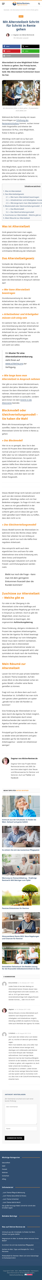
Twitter (28, 775)
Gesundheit (6, 1163)
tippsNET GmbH (29, 1273)
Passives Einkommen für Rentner (15, 908)
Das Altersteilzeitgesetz (13, 194)
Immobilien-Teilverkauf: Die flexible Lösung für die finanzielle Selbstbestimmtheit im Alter (21, 967)
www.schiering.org (14, 363)
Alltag (4, 1179)
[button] (11, 46)
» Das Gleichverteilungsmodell (20, 212)
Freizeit (4, 1169)
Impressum (34, 1271)
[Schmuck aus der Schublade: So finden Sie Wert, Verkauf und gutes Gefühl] (21, 806)
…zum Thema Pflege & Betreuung (13, 1192)
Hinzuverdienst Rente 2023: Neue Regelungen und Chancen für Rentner (20, 937)
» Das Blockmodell (15, 209)
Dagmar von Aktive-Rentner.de (23, 35)
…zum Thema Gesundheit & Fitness (14, 1196)
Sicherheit (5, 1176)
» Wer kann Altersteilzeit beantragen (22, 197)
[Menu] (3, 3)
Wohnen (5, 1172)
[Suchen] (39, 3)
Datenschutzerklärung (16, 1275)
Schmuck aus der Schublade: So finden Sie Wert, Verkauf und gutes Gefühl (19, 821)
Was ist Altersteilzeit (12, 191)
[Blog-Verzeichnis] (28, 1275)
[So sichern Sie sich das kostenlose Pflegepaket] (21, 836)
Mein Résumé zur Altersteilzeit (16, 218)
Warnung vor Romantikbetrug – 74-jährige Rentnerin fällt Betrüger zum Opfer (19, 879)
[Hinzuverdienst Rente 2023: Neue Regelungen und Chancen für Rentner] (21, 923)
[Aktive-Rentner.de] (21, 3)
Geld (20, 16)
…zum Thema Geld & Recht (11, 1202)
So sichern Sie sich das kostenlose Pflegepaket (20, 850)
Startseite (6, 10)
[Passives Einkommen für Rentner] (21, 895)
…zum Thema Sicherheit (10, 1199)
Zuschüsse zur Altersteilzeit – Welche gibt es (22, 215)
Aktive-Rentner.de (24, 1271)
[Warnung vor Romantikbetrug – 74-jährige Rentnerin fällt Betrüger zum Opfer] (21, 864)
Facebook (14, 778)
